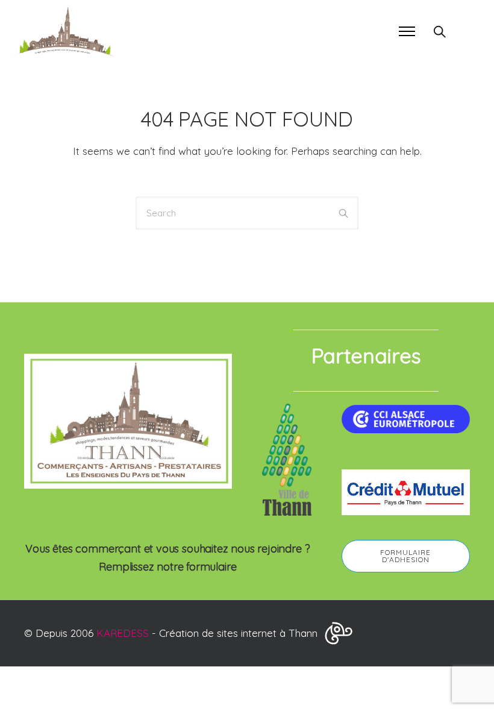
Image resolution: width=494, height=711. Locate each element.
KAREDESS (122, 633)
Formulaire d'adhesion (405, 556)
